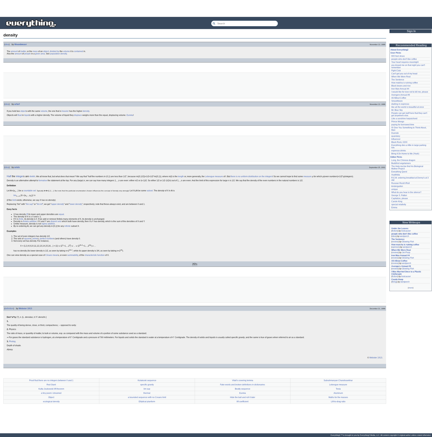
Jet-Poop (406, 252)
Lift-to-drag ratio (338, 401)
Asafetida (395, 175)
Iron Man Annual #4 (400, 89)
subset (150, 190)
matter (23, 51)
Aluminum (338, 393)
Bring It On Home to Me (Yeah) (405, 153)
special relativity (398, 204)
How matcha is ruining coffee (404, 83)
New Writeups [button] (411, 222)
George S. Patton (399, 195)
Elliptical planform (147, 401)
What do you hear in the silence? (406, 192)
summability (72, 255)
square (27, 238)
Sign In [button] (411, 31)
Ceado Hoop (397, 279)
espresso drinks (398, 150)
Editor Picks (396, 157)
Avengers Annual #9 (400, 95)
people (27, 54)
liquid (26, 115)
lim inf (39, 204)
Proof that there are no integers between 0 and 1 (51, 380)
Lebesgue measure (214, 176)
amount (14, 51)
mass (35, 51)
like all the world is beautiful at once (407, 107)
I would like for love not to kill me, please (409, 92)
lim (15, 195)
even (32, 176)
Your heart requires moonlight (404, 62)
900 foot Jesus (398, 56)
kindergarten (397, 186)
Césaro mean (51, 255)
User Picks (395, 53)
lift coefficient (242, 401)
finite (21, 219)
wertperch (404, 236)
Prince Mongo (397, 121)
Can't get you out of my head (404, 73)
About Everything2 (399, 50)
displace (78, 115)
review (395, 241)
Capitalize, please (399, 198)
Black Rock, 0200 (399, 142)
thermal (146, 393)
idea (7, 44)
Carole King (396, 201)
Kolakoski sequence (147, 380)
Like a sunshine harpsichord (404, 118)
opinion (395, 247)
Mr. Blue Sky (397, 110)
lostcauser (406, 231)
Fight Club (396, 70)
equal (61, 214)
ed (82, 51)
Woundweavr (20, 44)
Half (9, 176)
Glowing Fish (408, 241)
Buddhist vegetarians (401, 163)
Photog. (12, 341)
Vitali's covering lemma (242, 380)
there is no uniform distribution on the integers (252, 176)
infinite (67, 226)
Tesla (338, 389)
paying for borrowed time (402, 124)
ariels (17, 167)
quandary (395, 136)
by (58, 51)
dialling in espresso (400, 104)
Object (51, 397)
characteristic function (95, 255)
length (181, 176)
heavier (65, 111)
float (20, 115)
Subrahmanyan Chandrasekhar (338, 380)
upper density (57, 204)
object (46, 51)
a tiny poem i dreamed (51, 393)
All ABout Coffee (398, 98)
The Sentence (397, 80)
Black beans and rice (401, 86)
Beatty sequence (242, 389)
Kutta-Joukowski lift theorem (51, 389)
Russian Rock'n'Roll (400, 183)
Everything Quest (399, 172)
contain (77, 51)
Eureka (130, 115)
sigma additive (48, 224)
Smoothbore (397, 101)
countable (28, 190)
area (43, 54)
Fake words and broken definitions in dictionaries (242, 384)
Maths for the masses (338, 397)
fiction (394, 231)
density (86, 111)
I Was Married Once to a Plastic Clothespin (406, 273)
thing (394, 282)
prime (35, 238)
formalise (43, 180)
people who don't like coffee (404, 59)
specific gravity (147, 384)
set (34, 190)
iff (27, 214)
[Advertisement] (216, 8)
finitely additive (30, 221)
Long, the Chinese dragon (403, 160)
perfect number (46, 238)
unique (394, 189)
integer (19, 176)
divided (53, 51)
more (411, 288)
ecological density (51, 401)
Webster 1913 (25, 308)
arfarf (17, 104)
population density (58, 54)
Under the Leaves (399, 228)
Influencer (395, 139)
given (37, 54)
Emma (394, 207)
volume (66, 51)
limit (14, 200)
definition (9, 308)
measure (307, 176)
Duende (395, 133)
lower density (76, 204)
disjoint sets (55, 221)
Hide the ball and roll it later (242, 397)
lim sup (29, 204)
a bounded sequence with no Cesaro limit (147, 397)
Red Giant (51, 384)
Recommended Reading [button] (411, 45)
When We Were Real (401, 76)
